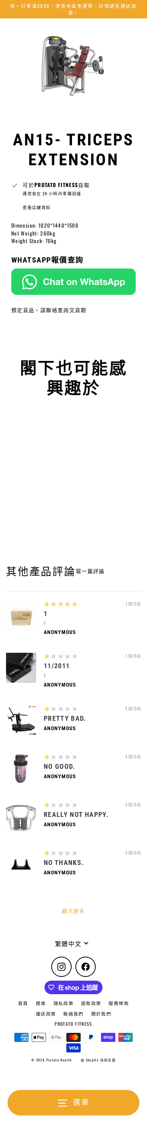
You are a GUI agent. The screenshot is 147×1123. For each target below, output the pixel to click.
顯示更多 (73, 911)
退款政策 (91, 1003)
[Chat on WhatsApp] (73, 282)
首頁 (23, 1003)
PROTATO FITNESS (73, 1023)
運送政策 (46, 1013)
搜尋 (41, 1003)
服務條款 (119, 1003)
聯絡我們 (73, 1013)
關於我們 (101, 1013)
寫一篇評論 (90, 571)
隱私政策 (64, 1003)
